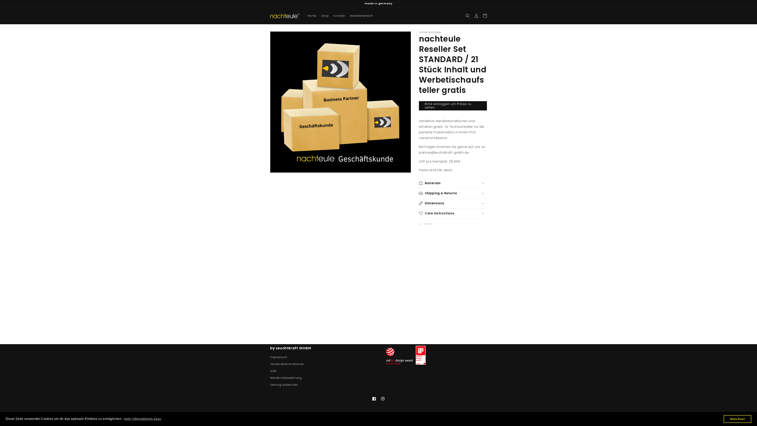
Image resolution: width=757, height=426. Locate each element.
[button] (467, 15)
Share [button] (427, 224)
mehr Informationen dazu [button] (142, 418)
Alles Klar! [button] (737, 418)
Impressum (278, 357)
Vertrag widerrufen (284, 385)
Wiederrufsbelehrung (285, 378)
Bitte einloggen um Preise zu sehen (448, 105)
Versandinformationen (287, 364)
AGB (273, 371)
